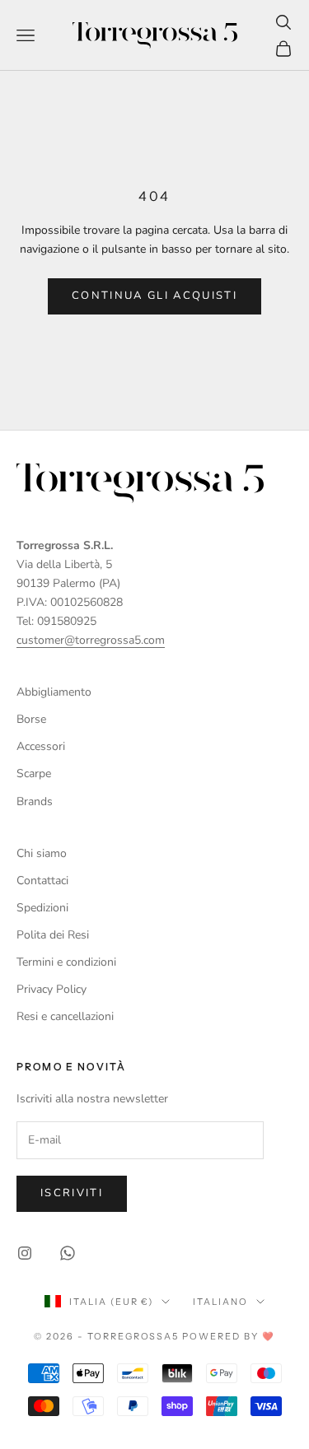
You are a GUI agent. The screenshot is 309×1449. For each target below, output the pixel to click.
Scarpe (33, 773)
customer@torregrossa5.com (90, 640)
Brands (34, 801)
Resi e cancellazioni (65, 1016)
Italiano (220, 1301)
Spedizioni (42, 908)
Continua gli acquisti (154, 295)
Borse (31, 719)
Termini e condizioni (66, 962)
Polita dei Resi (52, 935)
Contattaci (42, 880)
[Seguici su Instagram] (24, 1253)
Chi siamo (41, 853)
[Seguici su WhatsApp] (67, 1253)
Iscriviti (71, 1193)
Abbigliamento (53, 692)
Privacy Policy (51, 989)
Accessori (40, 746)
